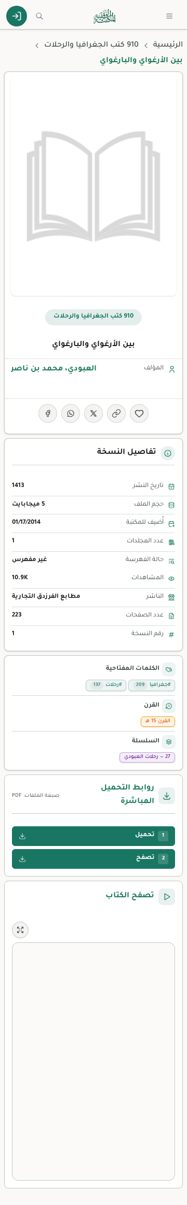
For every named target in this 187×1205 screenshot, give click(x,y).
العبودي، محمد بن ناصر (54, 369)
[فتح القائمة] (169, 16)
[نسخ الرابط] (116, 413)
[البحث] (39, 16)
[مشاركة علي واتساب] (70, 413)
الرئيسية (168, 45)
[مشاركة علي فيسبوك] (47, 413)
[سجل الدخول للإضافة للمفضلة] (139, 413)
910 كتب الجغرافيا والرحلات (91, 45)
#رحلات (108, 685)
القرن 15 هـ (157, 721)
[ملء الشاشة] (20, 930)
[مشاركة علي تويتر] (93, 413)
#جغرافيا (153, 685)
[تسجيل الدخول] (16, 16)
